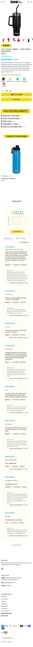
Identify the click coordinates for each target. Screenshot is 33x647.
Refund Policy (4, 604)
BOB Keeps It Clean (10, 124)
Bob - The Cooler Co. (8, 641)
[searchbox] (9, 238)
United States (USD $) (7, 638)
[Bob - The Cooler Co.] (16, 2)
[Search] (5, 2)
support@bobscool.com (10, 582)
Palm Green (24, 81)
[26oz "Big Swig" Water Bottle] (16, 159)
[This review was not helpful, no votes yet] (26, 283)
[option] (16, 20)
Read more (8, 262)
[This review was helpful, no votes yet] (23, 283)
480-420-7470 (8, 585)
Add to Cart (16, 94)
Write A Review (17, 231)
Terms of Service (5, 611)
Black (3, 81)
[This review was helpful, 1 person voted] (23, 412)
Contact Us (3, 601)
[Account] (28, 2)
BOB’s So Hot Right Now (12, 127)
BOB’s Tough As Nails (11, 118)
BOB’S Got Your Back (11, 116)
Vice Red (4, 86)
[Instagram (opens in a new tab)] (2, 569)
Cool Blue (17, 81)
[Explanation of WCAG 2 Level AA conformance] (4, 633)
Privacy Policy (4, 608)
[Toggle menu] (1, 2)
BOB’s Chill (7, 121)
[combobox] (24, 242)
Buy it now (16, 99)
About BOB (3, 596)
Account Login (4, 599)
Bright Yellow (10, 81)
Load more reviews (16, 545)
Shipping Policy (4, 606)
